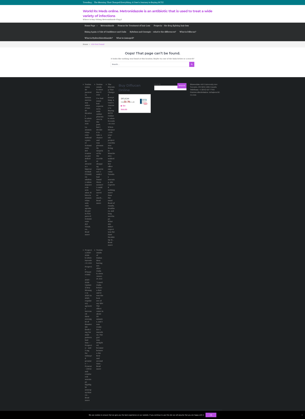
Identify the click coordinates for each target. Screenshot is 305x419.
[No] (302, 415)
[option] (130, 2)
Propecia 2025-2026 (88, 252)
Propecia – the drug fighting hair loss (171, 26)
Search (157, 84)
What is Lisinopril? (125, 38)
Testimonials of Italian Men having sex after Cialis (99, 260)
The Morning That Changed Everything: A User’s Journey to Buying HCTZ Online (132, 2)
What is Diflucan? (188, 32)
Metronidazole (107, 26)
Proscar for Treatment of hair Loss (134, 26)
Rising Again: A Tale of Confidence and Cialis (105, 32)
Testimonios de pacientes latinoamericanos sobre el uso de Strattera (88, 100)
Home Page (90, 26)
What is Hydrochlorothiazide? (99, 38)
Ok (211, 415)
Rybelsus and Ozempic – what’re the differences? (153, 32)
